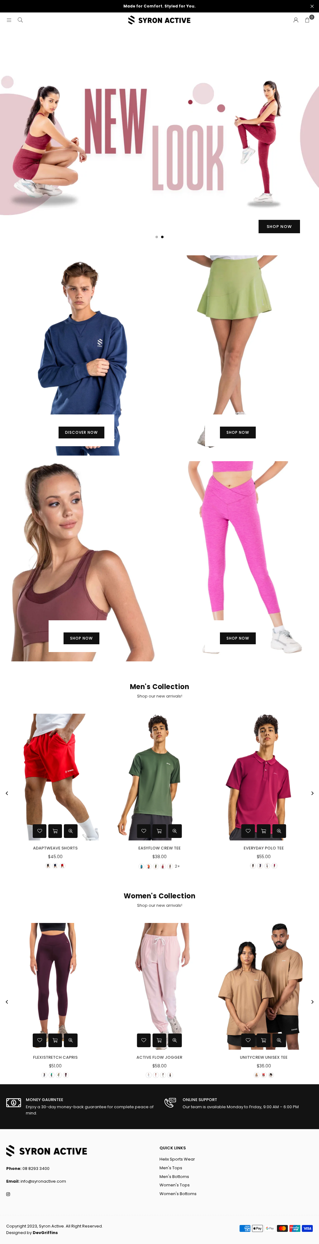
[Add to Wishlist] (39, 831)
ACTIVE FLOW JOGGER (159, 1057)
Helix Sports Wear (177, 1159)
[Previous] (7, 793)
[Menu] (9, 20)
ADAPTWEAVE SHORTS (55, 848)
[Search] (20, 20)
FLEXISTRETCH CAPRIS (55, 1057)
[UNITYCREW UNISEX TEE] (263, 986)
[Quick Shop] (55, 831)
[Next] (312, 793)
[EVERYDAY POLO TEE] (263, 777)
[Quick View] (71, 831)
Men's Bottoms (174, 1177)
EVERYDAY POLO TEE (264, 848)
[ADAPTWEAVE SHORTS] (55, 777)
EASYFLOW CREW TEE (159, 848)
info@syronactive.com (43, 1181)
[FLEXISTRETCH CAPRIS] (55, 986)
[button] (307, 20)
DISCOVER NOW (81, 432)
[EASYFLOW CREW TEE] (159, 777)
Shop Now (237, 432)
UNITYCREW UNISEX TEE (264, 1057)
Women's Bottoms (178, 1194)
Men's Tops (171, 1168)
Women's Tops (175, 1185)
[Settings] (296, 20)
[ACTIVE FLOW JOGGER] (159, 986)
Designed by (32, 1233)
